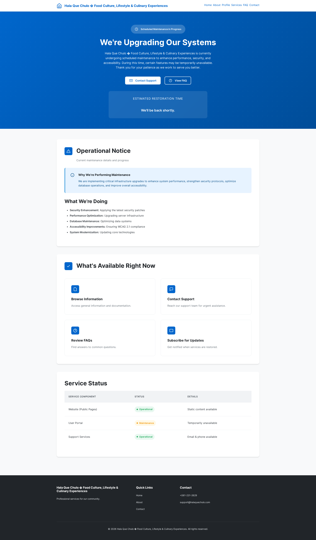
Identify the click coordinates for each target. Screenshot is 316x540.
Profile (226, 5)
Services (236, 5)
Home (208, 5)
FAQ (245, 5)
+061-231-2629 (188, 495)
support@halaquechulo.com (195, 502)
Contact (254, 5)
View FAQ (181, 80)
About (217, 5)
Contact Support (145, 80)
